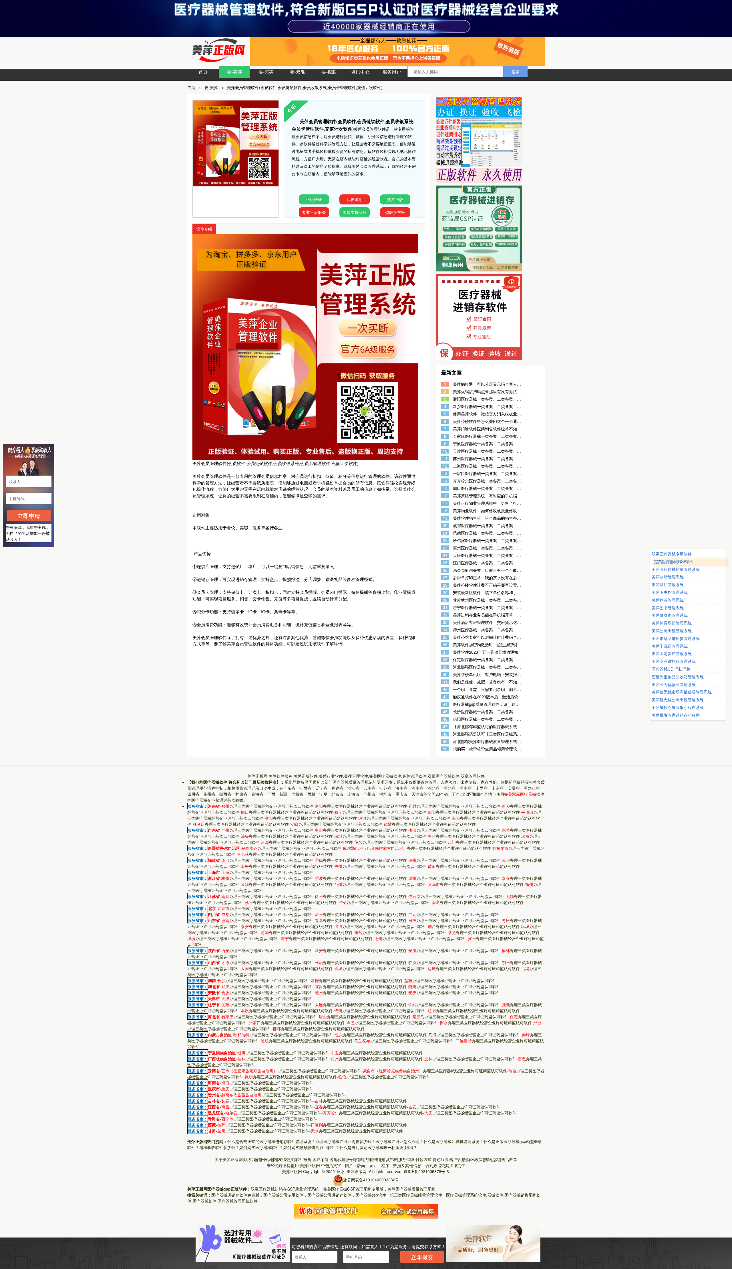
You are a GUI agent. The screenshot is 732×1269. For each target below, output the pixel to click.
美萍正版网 (310, 1165)
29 (445, 592)
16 (445, 495)
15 (445, 488)
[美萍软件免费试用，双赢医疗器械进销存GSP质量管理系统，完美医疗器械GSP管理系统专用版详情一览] (366, 1211)
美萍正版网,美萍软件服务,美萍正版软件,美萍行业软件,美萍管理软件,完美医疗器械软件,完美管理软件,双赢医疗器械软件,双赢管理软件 (366, 776)
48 (445, 734)
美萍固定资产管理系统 (672, 653)
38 (445, 659)
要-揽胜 (329, 71)
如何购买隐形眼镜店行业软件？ (311, 1147)
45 (445, 711)
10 (445, 451)
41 (445, 681)
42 (445, 689)
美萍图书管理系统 (668, 607)
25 (445, 562)
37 (445, 652)
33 (445, 622)
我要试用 (355, 199)
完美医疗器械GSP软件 (672, 561)
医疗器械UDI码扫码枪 (671, 669)
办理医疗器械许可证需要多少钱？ (345, 1141)
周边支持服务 (355, 212)
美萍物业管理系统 (668, 600)
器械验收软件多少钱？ (219, 1147)
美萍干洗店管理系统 (670, 646)
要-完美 (266, 71)
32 (445, 614)
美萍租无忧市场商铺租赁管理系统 (682, 692)
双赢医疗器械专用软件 (672, 553)
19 (445, 518)
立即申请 (28, 515)
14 (445, 480)
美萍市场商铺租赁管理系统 (676, 638)
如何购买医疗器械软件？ (261, 1147)
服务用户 (392, 71)
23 (445, 547)
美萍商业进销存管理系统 (674, 661)
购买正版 (395, 199)
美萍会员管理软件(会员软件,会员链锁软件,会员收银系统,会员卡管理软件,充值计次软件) (305, 87)
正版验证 (314, 199)
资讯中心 (360, 71)
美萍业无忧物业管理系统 (674, 684)
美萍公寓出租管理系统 (672, 630)
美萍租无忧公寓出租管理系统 (678, 699)
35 (445, 637)
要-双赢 (297, 71)
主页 (191, 87)
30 (445, 600)
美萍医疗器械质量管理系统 (411, 1189)
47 (445, 726)
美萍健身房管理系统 (670, 615)
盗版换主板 (395, 212)
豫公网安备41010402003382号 (371, 1180)
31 (445, 607)
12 (445, 466)
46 (445, 719)
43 (445, 696)
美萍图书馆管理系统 (670, 592)
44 (445, 704)
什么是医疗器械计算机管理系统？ (453, 1141)
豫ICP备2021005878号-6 (426, 1171)
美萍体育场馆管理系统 (672, 622)
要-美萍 (234, 71)
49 (445, 741)
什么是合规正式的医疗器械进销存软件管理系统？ (271, 1141)
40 (445, 674)
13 (445, 473)
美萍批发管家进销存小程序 (676, 715)
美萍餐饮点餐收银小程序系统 (678, 707)
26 (445, 570)
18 (445, 510)
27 (445, 577)
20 (445, 525)
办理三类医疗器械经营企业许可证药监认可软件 (267, 806)
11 (445, 458)
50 (445, 748)
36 (445, 644)
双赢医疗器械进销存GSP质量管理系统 (285, 1189)
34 (445, 629)
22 (445, 540)
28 (445, 585)
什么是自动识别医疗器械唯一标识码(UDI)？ (378, 1147)
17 (445, 503)
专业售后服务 (314, 212)
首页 (203, 71)
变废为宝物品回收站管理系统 (678, 676)
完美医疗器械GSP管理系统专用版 (353, 1189)
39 (445, 667)
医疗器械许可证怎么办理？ (399, 1141)
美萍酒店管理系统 (668, 584)
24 (445, 555)
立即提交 (422, 1257)
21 (445, 533)
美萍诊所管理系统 (668, 577)
